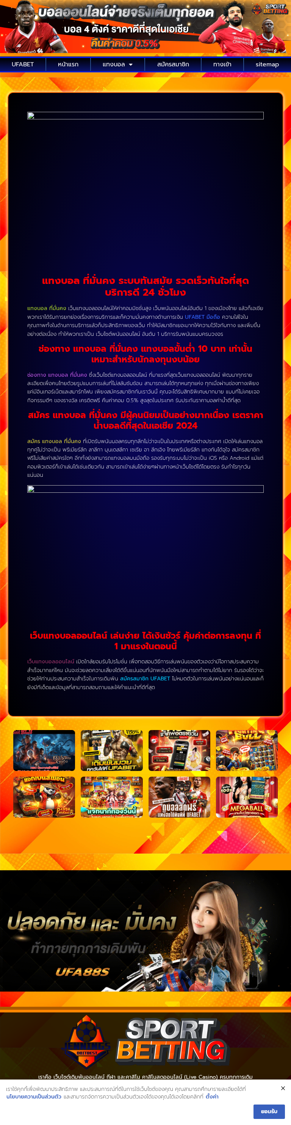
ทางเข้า (222, 64)
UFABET (23, 64)
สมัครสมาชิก (173, 64)
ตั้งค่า (212, 1097)
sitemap (267, 64)
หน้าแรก (68, 64)
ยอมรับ (269, 1112)
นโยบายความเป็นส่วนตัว (33, 1097)
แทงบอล (114, 64)
